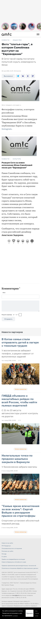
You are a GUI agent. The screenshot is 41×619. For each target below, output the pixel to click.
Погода (4, 554)
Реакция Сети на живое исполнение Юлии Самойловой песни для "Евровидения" (17, 165)
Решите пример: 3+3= (10, 314)
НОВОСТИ (6, 40)
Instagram (7, 129)
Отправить (8, 319)
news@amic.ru (17, 595)
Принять (29, 613)
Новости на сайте (7, 543)
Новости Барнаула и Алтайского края (14, 562)
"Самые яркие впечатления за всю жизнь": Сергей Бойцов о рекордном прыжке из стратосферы (20, 510)
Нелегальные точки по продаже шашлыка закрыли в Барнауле (17, 459)
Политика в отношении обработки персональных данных (20, 568)
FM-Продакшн (6, 546)
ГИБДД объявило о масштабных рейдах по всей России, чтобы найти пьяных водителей (19, 400)
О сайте (4, 556)
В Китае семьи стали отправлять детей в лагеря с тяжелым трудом (20, 342)
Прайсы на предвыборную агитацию (13, 559)
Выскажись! (8, 76)
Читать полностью (20, 389)
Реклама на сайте (7, 551)
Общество (17, 40)
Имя (4, 292)
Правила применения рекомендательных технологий (19, 565)
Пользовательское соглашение (12, 548)
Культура (17, 159)
